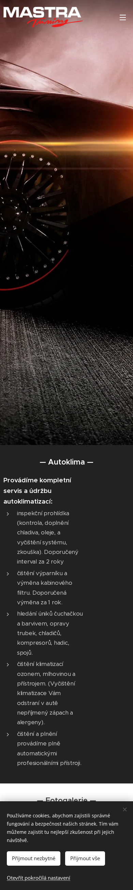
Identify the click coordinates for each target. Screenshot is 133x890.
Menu (123, 17)
